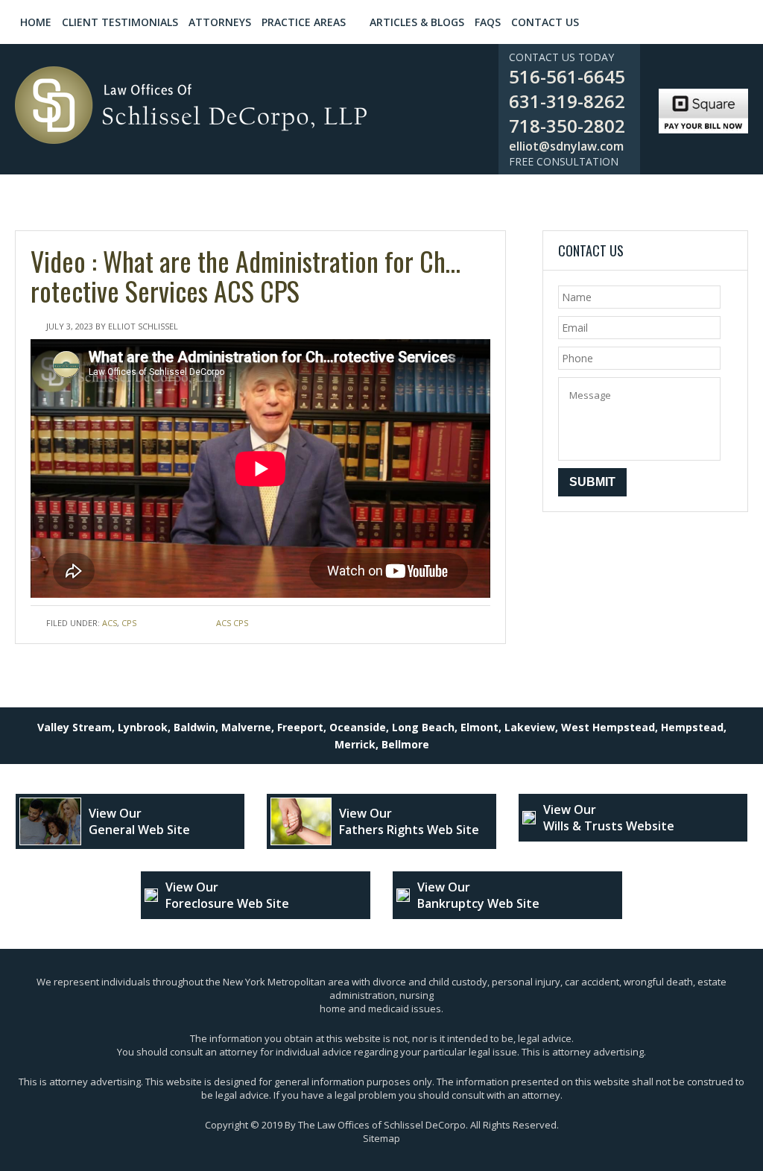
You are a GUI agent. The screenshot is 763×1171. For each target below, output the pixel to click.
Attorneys (220, 22)
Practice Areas (304, 22)
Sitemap (381, 1138)
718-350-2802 (567, 125)
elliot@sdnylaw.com (566, 146)
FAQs (488, 22)
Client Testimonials (120, 22)
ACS (109, 622)
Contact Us (545, 22)
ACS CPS (232, 622)
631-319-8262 (567, 101)
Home (35, 22)
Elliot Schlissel (143, 326)
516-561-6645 (567, 76)
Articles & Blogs (417, 22)
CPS (128, 622)
